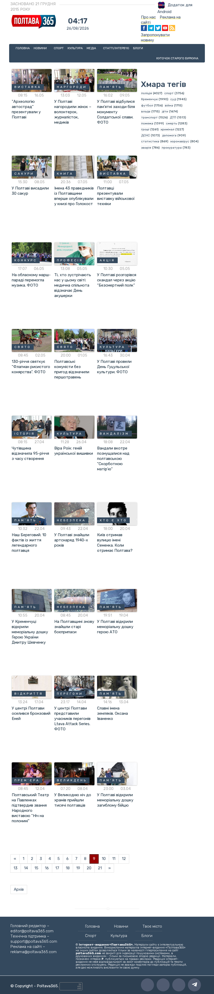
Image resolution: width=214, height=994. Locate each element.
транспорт (149, 117)
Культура (75, 48)
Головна (23, 48)
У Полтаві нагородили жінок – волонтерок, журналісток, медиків (72, 112)
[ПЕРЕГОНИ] (74, 687)
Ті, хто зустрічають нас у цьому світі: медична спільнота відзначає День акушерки (72, 285)
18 (68, 868)
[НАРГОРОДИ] (74, 80)
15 (36, 868)
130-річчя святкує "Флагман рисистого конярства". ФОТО (31, 366)
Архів (19, 889)
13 (15, 868)
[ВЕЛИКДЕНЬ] (74, 773)
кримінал (167, 129)
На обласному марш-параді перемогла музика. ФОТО (31, 280)
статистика (150, 141)
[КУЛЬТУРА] (117, 340)
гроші (145, 129)
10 (104, 858)
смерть (171, 123)
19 (78, 868)
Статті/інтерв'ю (116, 48)
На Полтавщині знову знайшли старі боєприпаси (74, 626)
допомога (169, 135)
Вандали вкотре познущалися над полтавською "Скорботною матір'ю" (113, 458)
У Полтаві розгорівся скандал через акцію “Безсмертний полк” (116, 280)
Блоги (138, 48)
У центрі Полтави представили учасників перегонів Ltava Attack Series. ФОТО (72, 718)
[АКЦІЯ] (117, 253)
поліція (146, 93)
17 (57, 868)
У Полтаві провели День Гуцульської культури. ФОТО (114, 366)
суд (173, 99)
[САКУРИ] (32, 166)
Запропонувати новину (155, 37)
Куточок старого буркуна (177, 58)
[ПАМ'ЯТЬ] (117, 80)
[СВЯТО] (32, 340)
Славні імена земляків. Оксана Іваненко (112, 713)
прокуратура (172, 147)
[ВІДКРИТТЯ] (32, 687)
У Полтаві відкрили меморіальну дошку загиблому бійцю (115, 800)
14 (26, 868)
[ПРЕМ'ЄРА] (32, 773)
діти (165, 111)
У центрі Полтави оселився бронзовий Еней (31, 713)
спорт (169, 93)
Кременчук (149, 99)
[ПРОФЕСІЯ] (74, 253)
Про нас (148, 17)
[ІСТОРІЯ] (32, 427)
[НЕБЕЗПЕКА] (74, 513)
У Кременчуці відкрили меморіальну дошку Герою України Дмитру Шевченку (30, 632)
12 (124, 858)
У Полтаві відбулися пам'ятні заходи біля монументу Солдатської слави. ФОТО (116, 112)
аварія (146, 147)
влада (145, 111)
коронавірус (179, 141)
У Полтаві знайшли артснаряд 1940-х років (71, 540)
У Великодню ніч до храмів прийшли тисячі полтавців (72, 800)
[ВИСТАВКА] (32, 80)
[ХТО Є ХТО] (117, 513)
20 (89, 868)
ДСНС (145, 135)
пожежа (147, 123)
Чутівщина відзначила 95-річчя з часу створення (30, 453)
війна (169, 105)
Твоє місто (152, 926)
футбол (147, 105)
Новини (40, 48)
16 (47, 868)
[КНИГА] (74, 166)
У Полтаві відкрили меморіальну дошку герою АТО (115, 626)
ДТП (173, 117)
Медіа (92, 48)
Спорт (59, 48)
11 (113, 858)
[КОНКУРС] (32, 253)
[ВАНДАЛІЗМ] (117, 427)
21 (100, 868)
